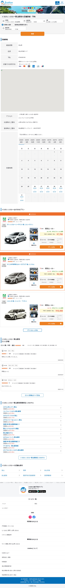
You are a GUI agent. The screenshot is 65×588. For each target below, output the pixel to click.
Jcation (1, 482)
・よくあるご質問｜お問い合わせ (10, 530)
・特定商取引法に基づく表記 (8, 575)
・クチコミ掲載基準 (6, 535)
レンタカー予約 (9, 482)
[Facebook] (34, 517)
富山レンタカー (18, 482)
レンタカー (5, 508)
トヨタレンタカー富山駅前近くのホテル (32, 458)
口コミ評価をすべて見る (32, 395)
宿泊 (36, 503)
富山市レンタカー (39, 482)
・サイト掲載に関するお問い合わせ (10, 544)
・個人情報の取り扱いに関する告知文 (11, 570)
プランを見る (51, 247)
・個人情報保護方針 (6, 566)
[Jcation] (7, 3)
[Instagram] (30, 517)
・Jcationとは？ (5, 553)
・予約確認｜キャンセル (7, 526)
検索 (32, 34)
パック (4, 503)
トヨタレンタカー (49, 482)
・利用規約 (4, 561)
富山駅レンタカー (28, 482)
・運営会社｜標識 (5, 557)
